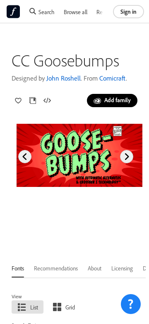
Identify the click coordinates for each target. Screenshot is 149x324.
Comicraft (112, 78)
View (17, 296)
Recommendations (56, 268)
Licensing (122, 268)
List (34, 307)
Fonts (18, 268)
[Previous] (24, 156)
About (94, 268)
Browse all (75, 11)
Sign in (128, 11)
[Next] (126, 156)
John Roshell (63, 78)
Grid (70, 307)
